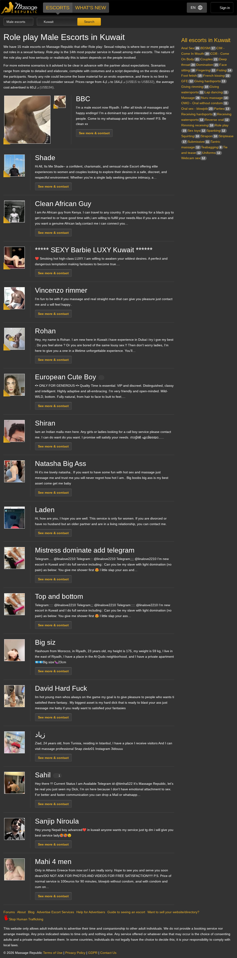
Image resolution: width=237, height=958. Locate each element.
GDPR (92, 953)
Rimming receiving (197, 125)
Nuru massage (214, 98)
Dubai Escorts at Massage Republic (19, 7)
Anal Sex (190, 48)
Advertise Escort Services (55, 912)
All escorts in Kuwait (206, 40)
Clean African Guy (63, 203)
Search (88, 22)
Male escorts (16, 22)
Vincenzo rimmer (61, 290)
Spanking (216, 130)
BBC (83, 99)
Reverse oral (216, 120)
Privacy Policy (75, 953)
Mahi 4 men (53, 861)
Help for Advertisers (90, 912)
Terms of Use (52, 953)
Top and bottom (59, 596)
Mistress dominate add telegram (84, 550)
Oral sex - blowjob (196, 108)
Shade (45, 157)
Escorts (57, 7)
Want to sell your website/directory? (173, 912)
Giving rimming (194, 86)
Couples (208, 59)
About (21, 912)
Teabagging (211, 147)
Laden (45, 510)
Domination (207, 65)
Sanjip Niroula (57, 821)
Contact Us (108, 953)
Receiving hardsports (198, 114)
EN (193, 7)
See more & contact (94, 133)
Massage (190, 98)
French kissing (216, 75)
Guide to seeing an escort (126, 912)
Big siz (45, 642)
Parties (221, 108)
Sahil (47, 775)
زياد (40, 734)
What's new (90, 7)
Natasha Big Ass (60, 463)
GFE (187, 81)
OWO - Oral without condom (204, 103)
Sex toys (196, 130)
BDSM (208, 48)
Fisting (224, 70)
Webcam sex (193, 158)
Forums (9, 912)
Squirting (190, 136)
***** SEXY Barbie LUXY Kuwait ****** (94, 250)
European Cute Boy (65, 377)
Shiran (45, 423)
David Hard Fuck (61, 688)
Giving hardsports (209, 81)
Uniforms (211, 153)
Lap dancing (216, 92)
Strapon (209, 136)
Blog (31, 912)
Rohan (45, 331)
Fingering (205, 70)
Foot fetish (191, 75)
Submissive (198, 141)
